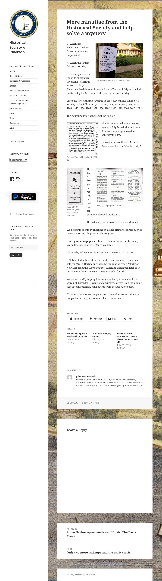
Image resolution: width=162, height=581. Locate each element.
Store (11, 113)
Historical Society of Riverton (18, 47)
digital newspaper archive (87, 241)
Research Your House (19, 90)
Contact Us (14, 123)
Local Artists (15, 108)
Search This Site (16, 141)
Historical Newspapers (19, 81)
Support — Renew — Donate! (22, 66)
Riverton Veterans (17, 95)
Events (12, 118)
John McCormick (91, 402)
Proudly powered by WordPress (81, 574)
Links (11, 128)
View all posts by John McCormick (124, 385)
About (12, 71)
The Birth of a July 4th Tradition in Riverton (77, 335)
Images (12, 85)
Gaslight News (15, 76)
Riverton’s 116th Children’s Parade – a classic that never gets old (127, 337)
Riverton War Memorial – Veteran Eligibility (21, 102)
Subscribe (16, 255)
